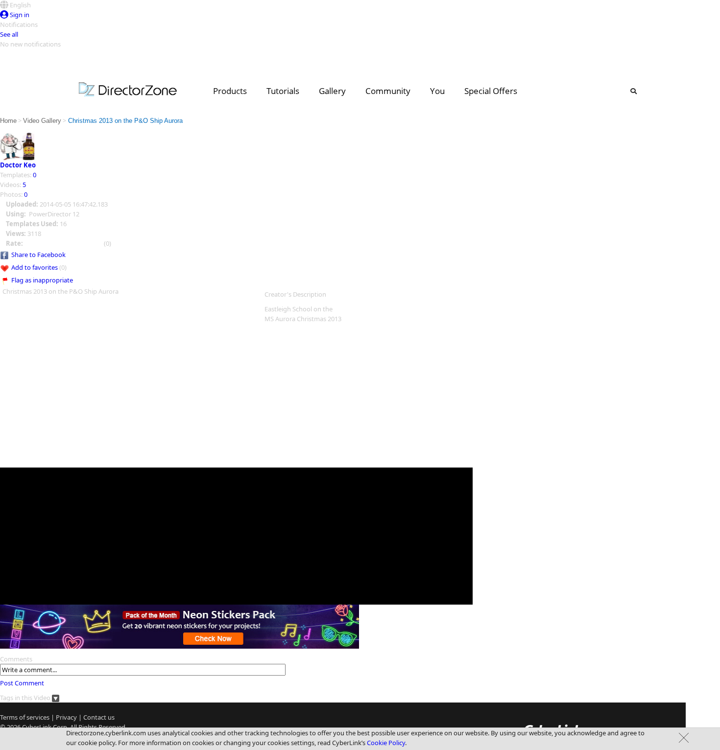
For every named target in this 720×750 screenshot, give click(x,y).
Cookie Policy (386, 742)
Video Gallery (42, 120)
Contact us (99, 717)
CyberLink (36, 727)
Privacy (66, 717)
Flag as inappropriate (42, 280)
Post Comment (22, 683)
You (437, 90)
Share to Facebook (38, 254)
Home (8, 120)
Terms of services (24, 717)
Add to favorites (34, 267)
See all (9, 34)
